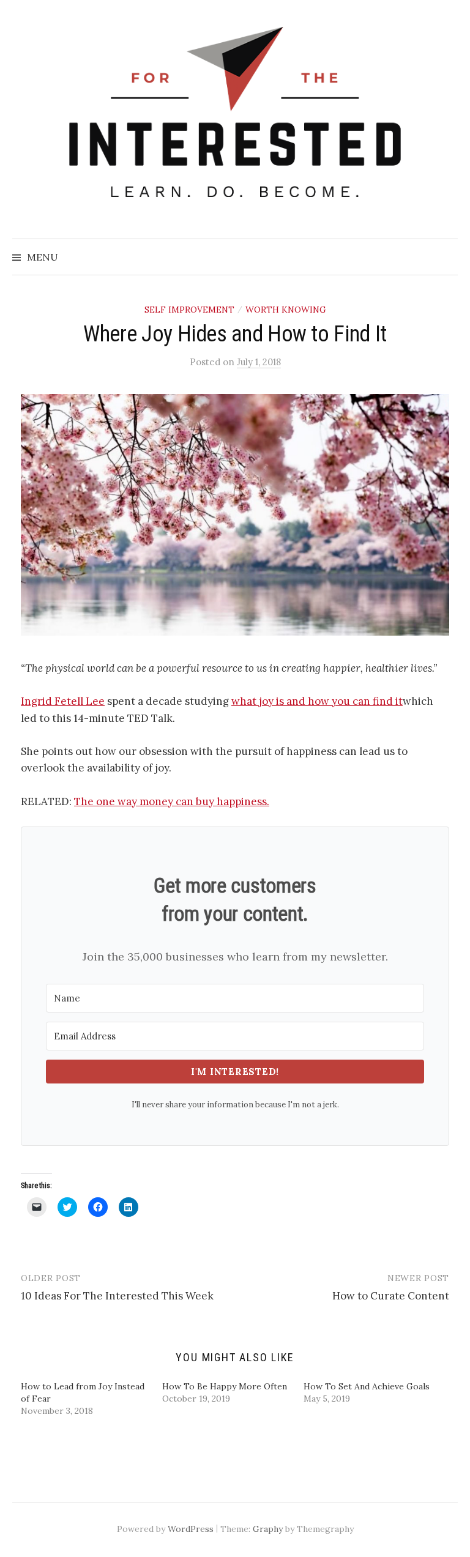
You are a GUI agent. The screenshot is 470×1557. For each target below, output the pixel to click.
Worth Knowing (285, 309)
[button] (235, 515)
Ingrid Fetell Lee (63, 701)
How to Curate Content (390, 1295)
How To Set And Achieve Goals (367, 1386)
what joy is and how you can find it (317, 701)
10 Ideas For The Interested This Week (117, 1295)
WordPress (191, 1528)
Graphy (268, 1528)
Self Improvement (189, 309)
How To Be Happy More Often (224, 1386)
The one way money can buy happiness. (171, 801)
